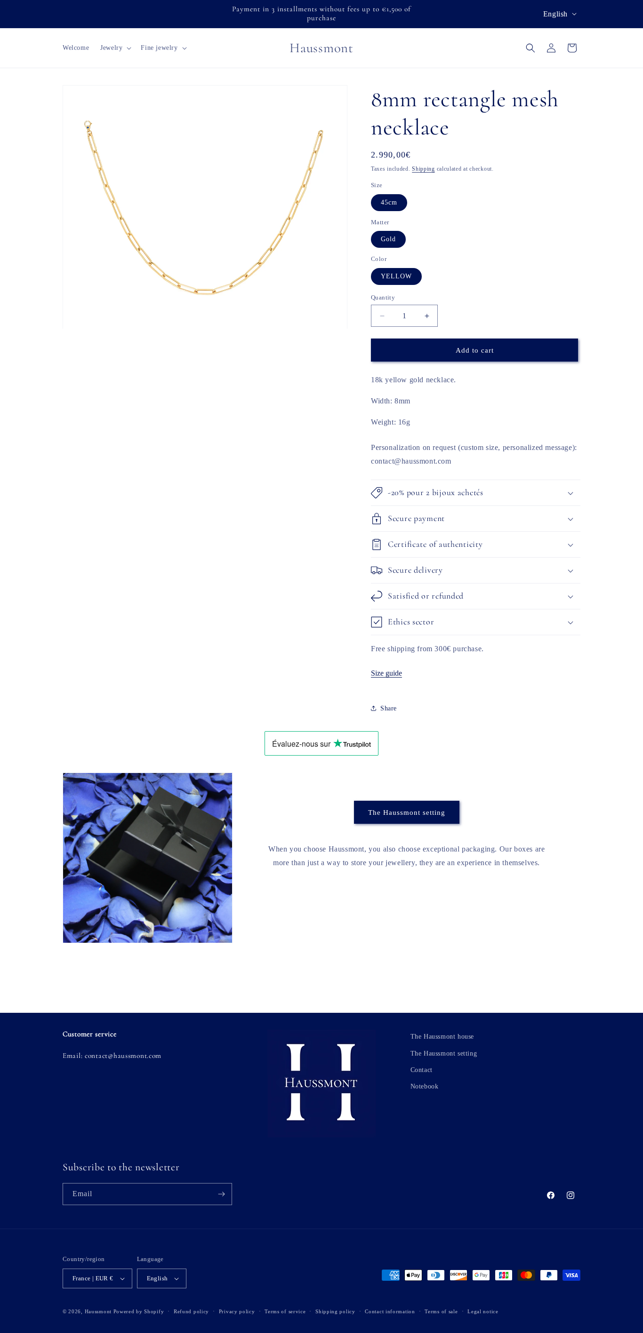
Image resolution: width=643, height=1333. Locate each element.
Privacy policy (237, 1311)
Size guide (386, 673)
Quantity (383, 297)
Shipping (423, 169)
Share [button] (388, 708)
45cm (389, 202)
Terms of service (285, 1311)
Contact (421, 1069)
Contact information (390, 1311)
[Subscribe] (221, 1194)
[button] (115, 48)
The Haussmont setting (406, 812)
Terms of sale (441, 1311)
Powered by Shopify (138, 1311)
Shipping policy (335, 1311)
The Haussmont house (442, 1036)
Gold (388, 239)
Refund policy (191, 1311)
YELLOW (396, 276)
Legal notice (482, 1311)
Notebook (424, 1086)
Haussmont (98, 1311)
